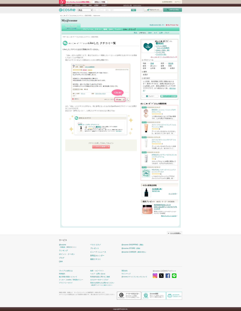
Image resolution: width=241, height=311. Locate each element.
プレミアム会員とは (66, 271)
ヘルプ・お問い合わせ (97, 274)
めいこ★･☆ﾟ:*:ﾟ (92, 43)
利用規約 (62, 274)
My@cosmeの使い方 (157, 25)
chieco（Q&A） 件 (162, 50)
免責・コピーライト (97, 271)
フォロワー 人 (161, 54)
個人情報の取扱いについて (68, 277)
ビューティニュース (98, 252)
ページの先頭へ (175, 233)
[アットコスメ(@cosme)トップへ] (67, 11)
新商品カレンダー (97, 256)
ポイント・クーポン (67, 254)
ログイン (178, 2)
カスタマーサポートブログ (99, 280)
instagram (155, 275)
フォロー (118, 29)
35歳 (152, 63)
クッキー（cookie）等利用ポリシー (71, 280)
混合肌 (170, 63)
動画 (105, 29)
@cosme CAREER (134, 252)
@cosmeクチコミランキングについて (134, 277)
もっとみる (172, 193)
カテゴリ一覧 (127, 5)
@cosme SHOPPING (133, 245)
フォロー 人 (160, 52)
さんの (164, 57)
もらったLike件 (163, 48)
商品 (135, 33)
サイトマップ (126, 274)
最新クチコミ (95, 259)
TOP (61, 5)
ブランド (77, 5)
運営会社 (125, 271)
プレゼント (94, 248)
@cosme (68, 246)
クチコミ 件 (161, 46)
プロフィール (87, 29)
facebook (168, 275)
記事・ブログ (164, 33)
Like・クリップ (129, 29)
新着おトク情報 (100, 2)
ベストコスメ (137, 5)
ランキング (68, 5)
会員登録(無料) (167, 2)
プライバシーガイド (66, 283)
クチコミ (98, 29)
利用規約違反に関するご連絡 (100, 277)
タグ (155, 33)
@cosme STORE (131, 248)
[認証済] (159, 43)
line (174, 275)
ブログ (84, 5)
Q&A (90, 5)
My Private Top (173, 25)
